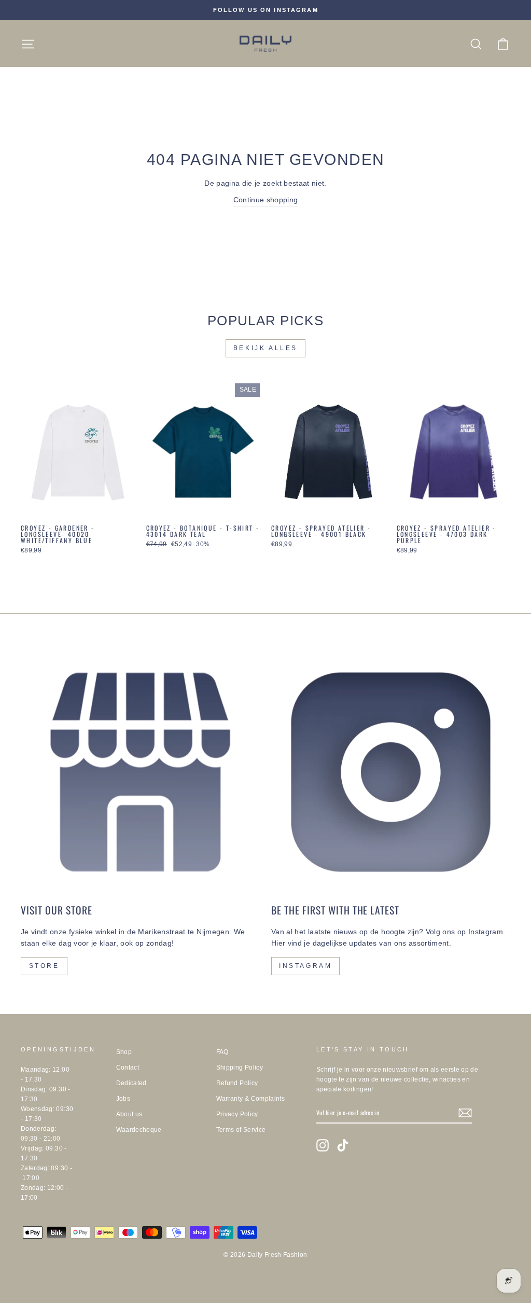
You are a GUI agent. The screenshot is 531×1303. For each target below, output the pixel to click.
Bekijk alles (265, 348)
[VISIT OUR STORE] (140, 772)
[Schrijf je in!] (465, 1112)
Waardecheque (139, 1129)
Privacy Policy (237, 1114)
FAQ (222, 1052)
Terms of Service (241, 1129)
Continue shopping (265, 200)
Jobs (123, 1098)
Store (44, 965)
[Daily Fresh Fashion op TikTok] (343, 1145)
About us (129, 1114)
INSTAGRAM (305, 965)
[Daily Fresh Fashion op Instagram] (322, 1145)
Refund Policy (237, 1083)
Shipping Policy (239, 1067)
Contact (127, 1067)
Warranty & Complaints (250, 1098)
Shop (124, 1052)
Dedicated (131, 1083)
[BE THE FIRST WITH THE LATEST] (390, 772)
